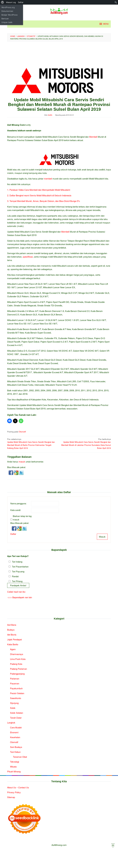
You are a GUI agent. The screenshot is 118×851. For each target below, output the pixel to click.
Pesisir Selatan (17, 693)
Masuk (102, 536)
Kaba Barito (12, 644)
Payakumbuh (16, 688)
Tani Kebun (15, 751)
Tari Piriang (17, 581)
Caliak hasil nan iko (16, 591)
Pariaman (14, 678)
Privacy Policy (14, 792)
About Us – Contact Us (18, 787)
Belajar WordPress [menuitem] (9, 15)
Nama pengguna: (18, 503)
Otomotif (22, 431)
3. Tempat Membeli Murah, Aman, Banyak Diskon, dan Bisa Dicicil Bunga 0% (43, 200)
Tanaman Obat (20, 756)
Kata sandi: (15, 509)
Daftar (13, 533)
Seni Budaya (16, 746)
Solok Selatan (16, 712)
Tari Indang (17, 561)
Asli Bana (11, 624)
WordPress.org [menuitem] (8, 7)
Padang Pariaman (18, 668)
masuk (22, 461)
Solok (12, 707)
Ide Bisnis (11, 634)
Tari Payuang (18, 571)
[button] (11, 472)
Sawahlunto (15, 698)
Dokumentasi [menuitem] (7, 11)
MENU (106, 24)
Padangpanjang (17, 673)
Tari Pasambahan (20, 566)
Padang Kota (16, 663)
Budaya (10, 629)
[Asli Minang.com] (59, 10)
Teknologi (14, 761)
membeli (48, 178)
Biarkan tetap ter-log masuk (22, 518)
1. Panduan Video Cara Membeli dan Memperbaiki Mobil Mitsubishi (38, 189)
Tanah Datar (16, 717)
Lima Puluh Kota (17, 658)
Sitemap (11, 797)
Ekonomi (14, 732)
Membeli (93, 136)
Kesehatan (15, 737)
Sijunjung (14, 702)
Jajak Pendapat (14, 639)
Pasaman (14, 683)
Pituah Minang (14, 771)
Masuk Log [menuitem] (11, 2)
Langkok (11, 722)
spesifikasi (28, 256)
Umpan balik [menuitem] (6, 22)
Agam (13, 649)
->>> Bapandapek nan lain (19, 597)
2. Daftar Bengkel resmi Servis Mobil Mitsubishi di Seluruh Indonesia (39, 195)
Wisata (13, 766)
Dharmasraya (16, 654)
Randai (15, 576)
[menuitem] (2, 2)
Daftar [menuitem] (20, 2)
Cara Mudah (16, 727)
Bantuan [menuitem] (5, 18)
